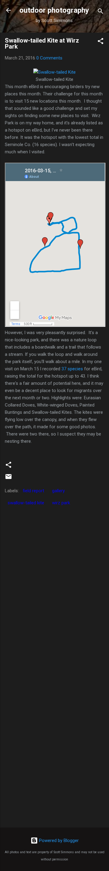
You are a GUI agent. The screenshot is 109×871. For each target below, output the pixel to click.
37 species (72, 369)
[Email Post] (8, 478)
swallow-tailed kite (26, 503)
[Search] (100, 12)
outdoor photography (54, 10)
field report (33, 490)
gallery (58, 490)
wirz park (61, 503)
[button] (100, 42)
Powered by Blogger (58, 840)
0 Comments (49, 58)
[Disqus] (54, 584)
